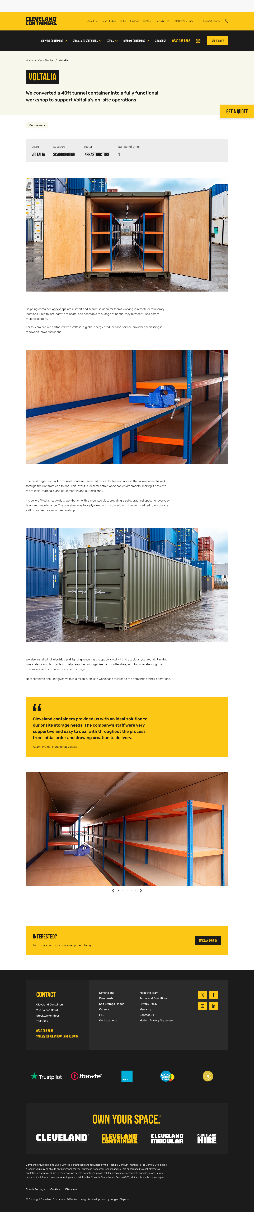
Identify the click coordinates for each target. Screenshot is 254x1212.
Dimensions (106, 992)
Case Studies (109, 21)
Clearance (160, 41)
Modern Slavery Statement (157, 1020)
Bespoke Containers (134, 41)
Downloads (106, 998)
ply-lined (95, 505)
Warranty (145, 1009)
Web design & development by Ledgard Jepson (101, 1199)
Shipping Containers (52, 41)
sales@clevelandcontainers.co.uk (57, 1036)
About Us (92, 21)
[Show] (66, 40)
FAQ (101, 1015)
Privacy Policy (148, 1003)
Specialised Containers (85, 41)
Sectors (147, 21)
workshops (59, 309)
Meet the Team (149, 992)
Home (29, 60)
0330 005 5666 (44, 1031)
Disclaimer (71, 1189)
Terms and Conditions (153, 998)
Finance (134, 21)
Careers (104, 1009)
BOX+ (123, 21)
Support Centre (211, 21)
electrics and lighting (67, 659)
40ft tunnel (64, 481)
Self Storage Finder (183, 21)
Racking (162, 659)
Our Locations (108, 1020)
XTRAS (110, 41)
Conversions (37, 125)
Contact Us (147, 1015)
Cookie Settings (35, 1189)
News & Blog (163, 21)
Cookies (55, 1189)
